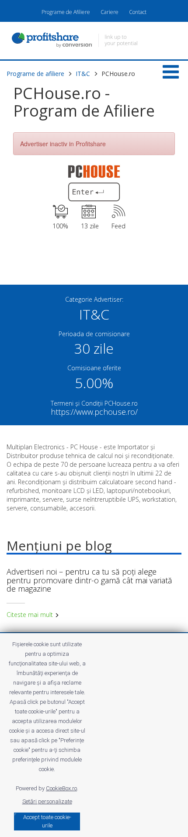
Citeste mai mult (31, 614)
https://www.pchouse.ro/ (94, 411)
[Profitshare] (94, 41)
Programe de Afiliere (66, 12)
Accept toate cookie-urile (47, 821)
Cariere (109, 12)
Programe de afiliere (35, 73)
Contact (137, 12)
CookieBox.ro (61, 788)
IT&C (83, 73)
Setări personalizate (47, 801)
